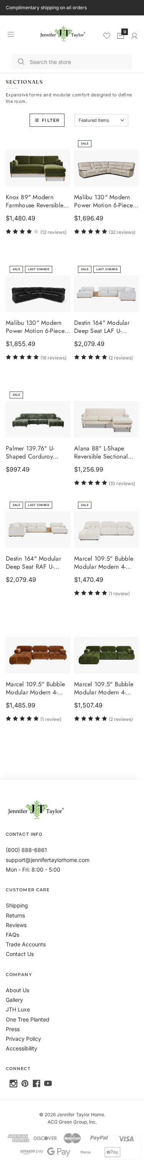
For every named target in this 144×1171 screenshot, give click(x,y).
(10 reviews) (122, 483)
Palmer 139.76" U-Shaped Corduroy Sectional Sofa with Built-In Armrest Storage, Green (38, 453)
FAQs (12, 934)
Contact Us (20, 954)
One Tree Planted (28, 1019)
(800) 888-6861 (26, 850)
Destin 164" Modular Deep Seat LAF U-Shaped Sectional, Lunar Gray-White (101, 327)
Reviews (16, 925)
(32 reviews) (122, 232)
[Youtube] (48, 1083)
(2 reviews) (121, 358)
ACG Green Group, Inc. (72, 1122)
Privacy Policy (23, 1038)
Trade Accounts (26, 944)
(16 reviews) (53, 358)
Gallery (14, 999)
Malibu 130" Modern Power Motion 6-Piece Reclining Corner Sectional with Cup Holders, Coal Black (35, 327)
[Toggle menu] (10, 34)
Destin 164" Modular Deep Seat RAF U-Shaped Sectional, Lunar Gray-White (33, 563)
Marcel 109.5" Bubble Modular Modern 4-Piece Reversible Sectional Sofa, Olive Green (103, 688)
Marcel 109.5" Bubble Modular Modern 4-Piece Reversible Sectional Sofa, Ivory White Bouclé (103, 563)
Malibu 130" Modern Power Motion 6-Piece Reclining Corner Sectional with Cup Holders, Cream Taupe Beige (103, 202)
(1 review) (119, 593)
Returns (15, 915)
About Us (17, 990)
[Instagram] (13, 1083)
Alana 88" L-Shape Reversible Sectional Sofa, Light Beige (101, 453)
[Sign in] (134, 36)
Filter (51, 120)
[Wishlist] (107, 35)
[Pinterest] (25, 1083)
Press (13, 1029)
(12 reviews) (53, 232)
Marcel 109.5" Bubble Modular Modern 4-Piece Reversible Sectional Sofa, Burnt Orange (35, 688)
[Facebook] (36, 1083)
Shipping (17, 905)
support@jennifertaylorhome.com (47, 860)
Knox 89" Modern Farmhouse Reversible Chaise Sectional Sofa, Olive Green (36, 202)
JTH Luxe (18, 1009)
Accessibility (21, 1048)
